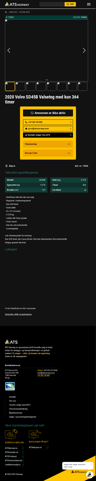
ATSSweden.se (11, 452)
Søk (72, 4)
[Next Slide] (84, 50)
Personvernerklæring (18, 409)
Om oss (12, 401)
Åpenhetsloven (15, 413)
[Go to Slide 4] (41, 86)
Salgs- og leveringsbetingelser (22, 417)
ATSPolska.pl (11, 456)
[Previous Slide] (8, 50)
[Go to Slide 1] (10, 86)
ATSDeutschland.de (13, 460)
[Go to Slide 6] (62, 86)
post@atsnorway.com (46, 373)
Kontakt (12, 397)
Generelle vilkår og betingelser (18, 314)
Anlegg (13, 12)
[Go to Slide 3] (31, 86)
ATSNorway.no (11, 448)
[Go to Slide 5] (51, 86)
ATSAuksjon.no (35, 447)
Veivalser (24, 12)
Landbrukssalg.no (12, 464)
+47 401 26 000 (44, 375)
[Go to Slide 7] (72, 86)
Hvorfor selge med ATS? (20, 405)
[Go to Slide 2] (20, 86)
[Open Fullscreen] (46, 50)
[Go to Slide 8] (83, 86)
